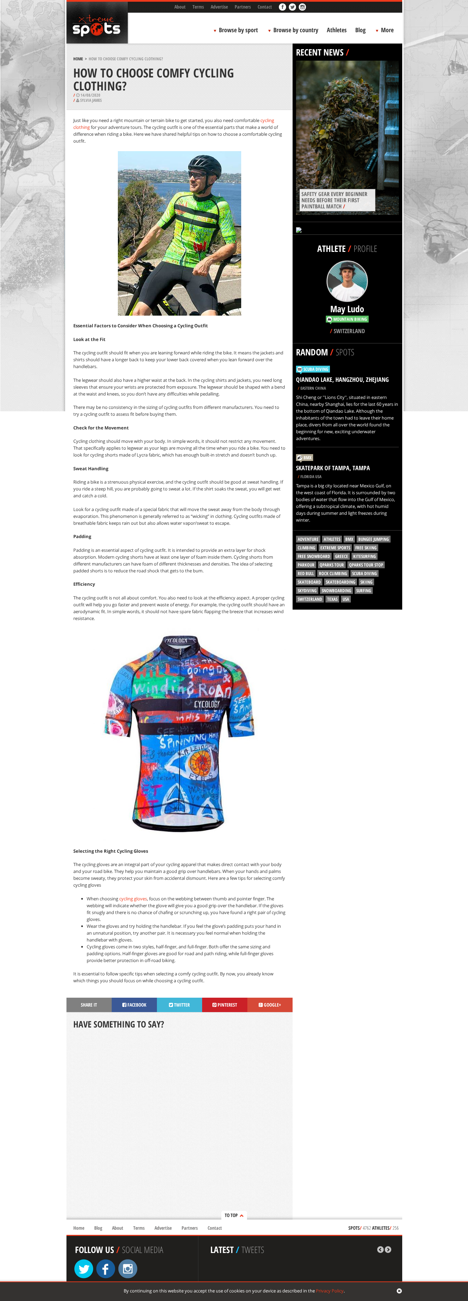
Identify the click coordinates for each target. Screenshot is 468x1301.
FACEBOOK (136, 1004)
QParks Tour (332, 565)
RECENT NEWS (320, 52)
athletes (332, 539)
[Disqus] (179, 1125)
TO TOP (231, 1215)
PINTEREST (227, 1004)
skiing (366, 582)
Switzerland (310, 599)
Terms (198, 6)
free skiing (366, 548)
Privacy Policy (330, 1291)
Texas (332, 599)
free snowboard (314, 556)
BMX (307, 457)
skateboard (309, 582)
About (180, 6)
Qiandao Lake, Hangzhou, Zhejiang (342, 379)
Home (78, 59)
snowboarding (336, 590)
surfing (363, 590)
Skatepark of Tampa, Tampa (333, 468)
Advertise (219, 6)
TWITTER (181, 1004)
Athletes (337, 30)
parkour (306, 565)
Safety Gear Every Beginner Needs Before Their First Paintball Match (334, 200)
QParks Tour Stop (366, 565)
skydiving (307, 590)
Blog (360, 30)
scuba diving (364, 573)
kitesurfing (364, 556)
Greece (341, 556)
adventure (308, 539)
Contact (265, 6)
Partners (243, 6)
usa (346, 599)
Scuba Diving (316, 369)
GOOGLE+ (272, 1004)
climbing (306, 548)
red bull (306, 573)
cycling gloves (133, 899)
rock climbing (333, 573)
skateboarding (340, 582)
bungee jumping (373, 539)
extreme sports (335, 548)
